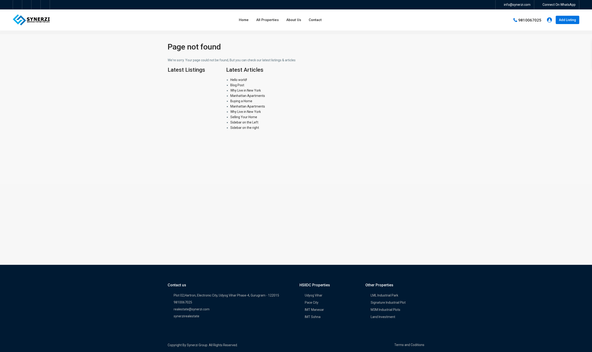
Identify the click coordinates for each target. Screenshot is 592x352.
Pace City (311, 302)
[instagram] (45, 4)
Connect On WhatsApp (559, 4)
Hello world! (238, 80)
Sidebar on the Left (244, 122)
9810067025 (529, 20)
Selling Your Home (243, 117)
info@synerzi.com (517, 4)
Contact (315, 20)
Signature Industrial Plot (388, 302)
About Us (293, 20)
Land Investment (383, 317)
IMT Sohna (313, 317)
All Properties (267, 20)
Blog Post (237, 85)
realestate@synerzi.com (192, 309)
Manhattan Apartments (247, 96)
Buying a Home (241, 101)
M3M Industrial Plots (385, 310)
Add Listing (567, 20)
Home (244, 20)
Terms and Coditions (409, 345)
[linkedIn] (26, 4)
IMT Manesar (314, 310)
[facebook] (17, 4)
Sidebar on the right (244, 128)
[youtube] (36, 4)
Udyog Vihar (313, 295)
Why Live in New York (245, 90)
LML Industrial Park (384, 295)
